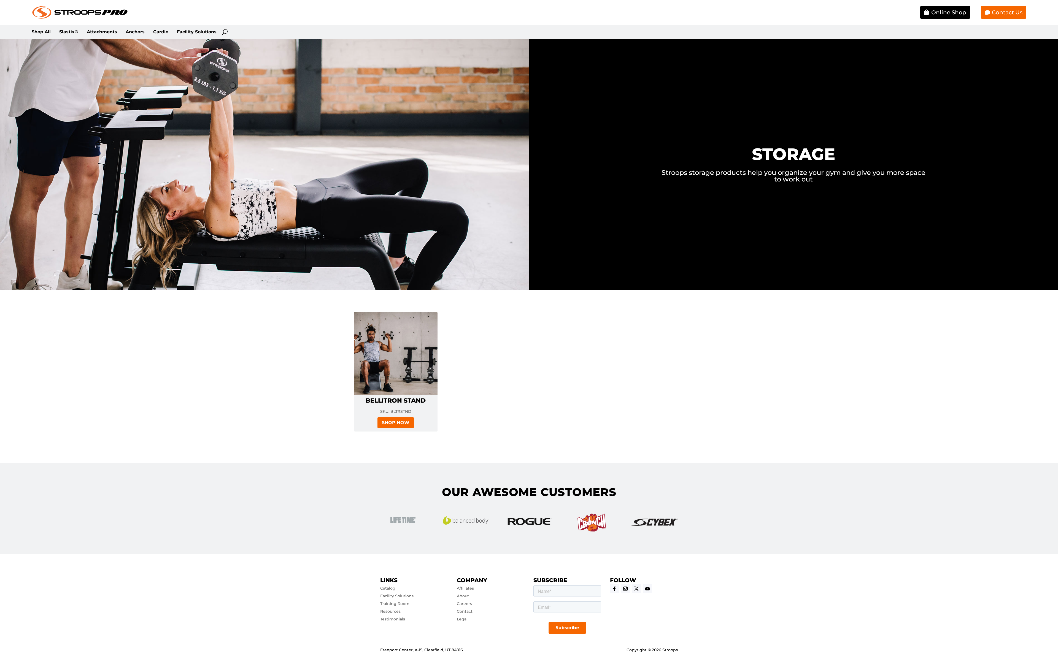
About (463, 595)
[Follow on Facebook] (614, 588)
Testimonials (392, 619)
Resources (390, 611)
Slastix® (68, 32)
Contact (465, 611)
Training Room (394, 603)
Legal (462, 619)
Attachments (102, 32)
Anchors (135, 32)
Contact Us (1007, 12)
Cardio (160, 32)
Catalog (387, 588)
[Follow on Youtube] (647, 588)
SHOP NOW (395, 422)
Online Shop (948, 12)
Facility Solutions (197, 32)
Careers (464, 603)
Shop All (41, 32)
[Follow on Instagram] (625, 588)
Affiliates (465, 588)
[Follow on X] (636, 588)
